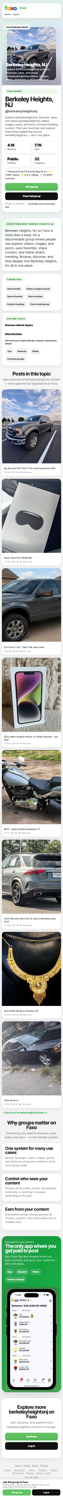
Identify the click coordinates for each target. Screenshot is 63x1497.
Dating (32, 1470)
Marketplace (18, 1473)
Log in (16, 14)
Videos (54, 1470)
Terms (35, 1465)
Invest (26, 1465)
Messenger (19, 1470)
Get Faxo (31, 1436)
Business (43, 1470)
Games (39, 1473)
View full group (32, 196)
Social (7, 1470)
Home (8, 14)
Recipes (30, 1473)
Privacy (44, 1465)
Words (48, 1473)
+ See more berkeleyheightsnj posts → (25, 1112)
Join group (31, 186)
